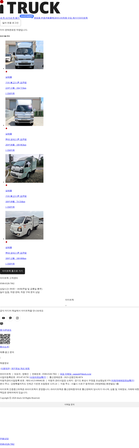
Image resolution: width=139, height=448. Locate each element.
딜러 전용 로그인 (10, 23)
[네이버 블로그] (69, 324)
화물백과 (52, 18)
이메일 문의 (69, 404)
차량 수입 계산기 (71, 18)
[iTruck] (30, 13)
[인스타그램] (17, 321)
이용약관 (5, 368)
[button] (69, 301)
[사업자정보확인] (38, 377)
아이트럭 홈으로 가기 (12, 271)
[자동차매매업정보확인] (122, 380)
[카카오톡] (10, 321)
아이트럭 (83, 18)
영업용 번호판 (41, 18)
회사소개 (4, 347)
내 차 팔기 (15, 18)
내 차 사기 (5, 18)
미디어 (59, 18)
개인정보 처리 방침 (20, 368)
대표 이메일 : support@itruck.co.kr (75, 374)
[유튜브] (3, 321)
